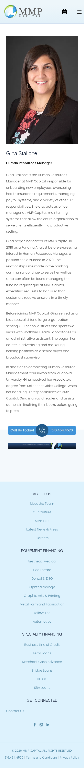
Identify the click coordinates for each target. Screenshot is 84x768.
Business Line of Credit (42, 644)
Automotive (42, 621)
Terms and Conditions (41, 758)
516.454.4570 (14, 758)
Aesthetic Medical (42, 561)
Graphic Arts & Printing (42, 595)
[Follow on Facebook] (34, 725)
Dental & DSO (42, 578)
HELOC (42, 679)
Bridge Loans (42, 670)
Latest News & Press (42, 529)
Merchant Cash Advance (42, 662)
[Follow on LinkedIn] (47, 725)
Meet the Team (42, 503)
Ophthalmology (42, 587)
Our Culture (42, 512)
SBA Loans (42, 687)
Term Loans (42, 653)
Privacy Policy (69, 758)
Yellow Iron (42, 613)
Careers (42, 538)
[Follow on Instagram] (41, 725)
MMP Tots (42, 521)
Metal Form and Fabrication (42, 604)
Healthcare (42, 570)
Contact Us (15, 711)
